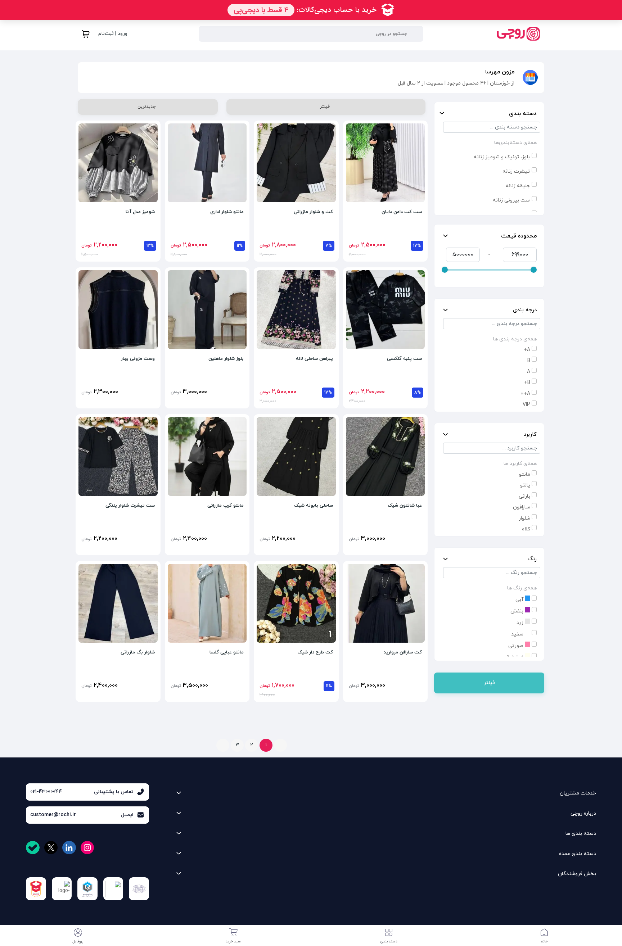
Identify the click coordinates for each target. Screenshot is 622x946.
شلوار (524, 518)
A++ (525, 393)
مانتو (524, 474)
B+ (527, 382)
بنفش (517, 611)
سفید (518, 634)
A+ (527, 350)
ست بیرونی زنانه (511, 200)
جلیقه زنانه (517, 185)
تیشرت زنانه (516, 171)
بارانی (524, 496)
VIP (526, 404)
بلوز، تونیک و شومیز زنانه (502, 157)
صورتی (516, 645)
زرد (521, 622)
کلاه (526, 529)
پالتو (525, 485)
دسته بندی (523, 114)
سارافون (521, 507)
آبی (520, 599)
